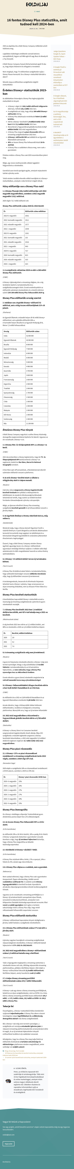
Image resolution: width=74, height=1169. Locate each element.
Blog (6, 1051)
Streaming (12, 1051)
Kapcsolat (8, 1144)
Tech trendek (20, 1051)
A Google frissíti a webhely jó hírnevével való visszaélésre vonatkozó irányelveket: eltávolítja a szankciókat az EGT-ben (60, 77)
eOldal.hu (7, 1162)
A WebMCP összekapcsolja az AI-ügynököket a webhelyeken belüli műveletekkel (60, 137)
